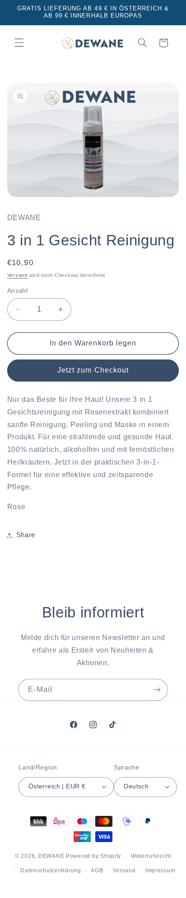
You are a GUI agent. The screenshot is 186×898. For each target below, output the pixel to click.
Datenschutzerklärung (50, 870)
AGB (97, 870)
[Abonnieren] (157, 690)
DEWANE (51, 856)
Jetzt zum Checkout (93, 370)
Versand (17, 275)
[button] (19, 42)
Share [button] (25, 535)
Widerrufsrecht (151, 856)
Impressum (160, 870)
